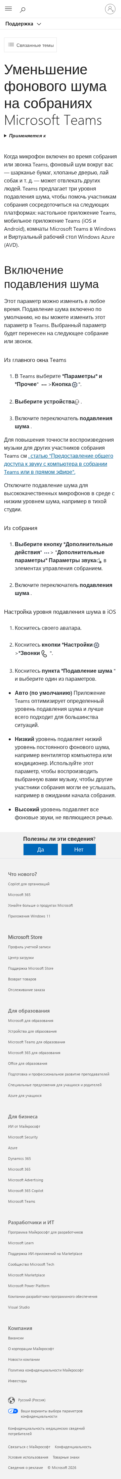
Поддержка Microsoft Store (30, 968)
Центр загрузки (21, 957)
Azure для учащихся (25, 1095)
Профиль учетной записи (29, 946)
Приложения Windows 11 (29, 915)
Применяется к (27, 135)
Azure (12, 1147)
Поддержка (20, 23)
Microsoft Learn (21, 1242)
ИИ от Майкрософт (24, 1126)
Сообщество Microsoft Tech (31, 1264)
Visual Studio (19, 1307)
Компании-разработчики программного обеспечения (52, 1296)
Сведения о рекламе (25, 1467)
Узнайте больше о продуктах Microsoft (40, 905)
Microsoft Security (23, 1136)
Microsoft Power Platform (28, 1285)
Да (40, 849)
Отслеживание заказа (26, 989)
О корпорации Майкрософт (31, 1348)
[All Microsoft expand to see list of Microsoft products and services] (8, 9)
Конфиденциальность (73, 1446)
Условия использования (28, 1457)
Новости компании (24, 1359)
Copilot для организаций (28, 883)
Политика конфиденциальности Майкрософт (46, 1370)
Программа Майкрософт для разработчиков (45, 1232)
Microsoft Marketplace (26, 1274)
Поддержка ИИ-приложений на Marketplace (45, 1253)
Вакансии (16, 1337)
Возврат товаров (22, 978)
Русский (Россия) (31, 1399)
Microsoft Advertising (25, 1179)
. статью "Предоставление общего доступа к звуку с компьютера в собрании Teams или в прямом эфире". (58, 463)
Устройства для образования (32, 1031)
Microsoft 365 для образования (34, 1052)
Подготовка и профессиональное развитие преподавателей (58, 1074)
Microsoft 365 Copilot (25, 1190)
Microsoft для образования (30, 1020)
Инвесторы (17, 1380)
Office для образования (27, 1063)
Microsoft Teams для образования (36, 1041)
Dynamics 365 (19, 1158)
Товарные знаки (66, 1457)
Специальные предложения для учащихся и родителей (55, 1084)
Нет (78, 849)
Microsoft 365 (19, 894)
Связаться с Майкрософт (29, 1446)
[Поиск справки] (23, 8)
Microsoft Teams (21, 1201)
